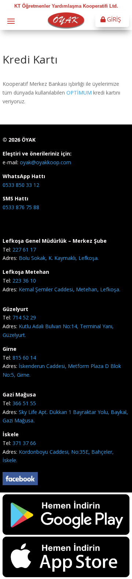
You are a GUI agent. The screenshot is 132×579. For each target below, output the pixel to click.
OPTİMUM (79, 92)
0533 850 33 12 (21, 184)
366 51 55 (24, 403)
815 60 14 (24, 357)
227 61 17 (24, 249)
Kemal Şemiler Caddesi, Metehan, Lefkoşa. (69, 289)
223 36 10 (24, 280)
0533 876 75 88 (21, 207)
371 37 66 (24, 443)
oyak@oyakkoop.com (44, 162)
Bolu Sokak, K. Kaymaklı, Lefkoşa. (59, 257)
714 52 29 (24, 317)
